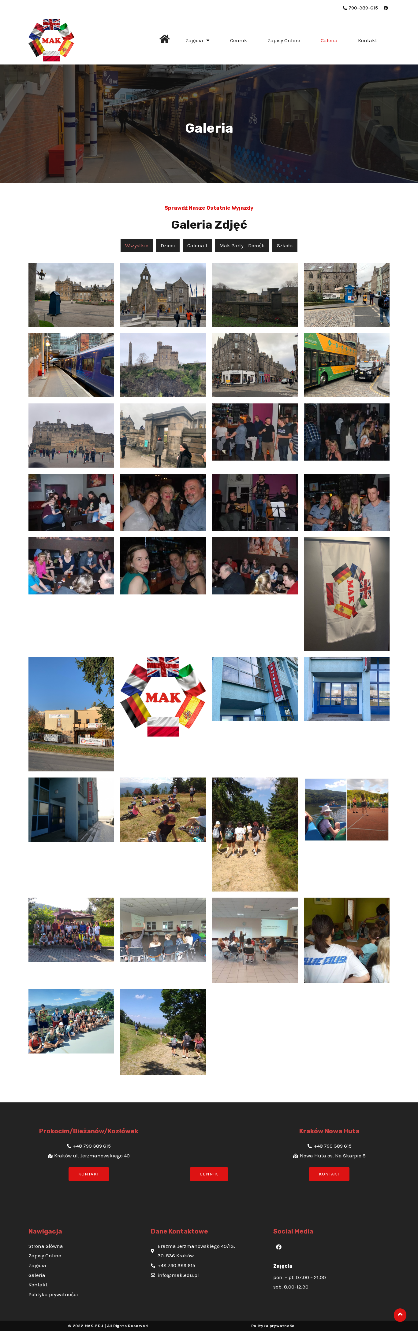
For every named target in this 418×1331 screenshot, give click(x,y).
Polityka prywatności (273, 1326)
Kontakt (367, 40)
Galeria (329, 40)
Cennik (238, 40)
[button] (89, 1174)
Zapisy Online (283, 40)
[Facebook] (278, 1246)
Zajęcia (194, 40)
